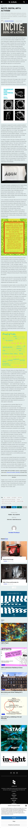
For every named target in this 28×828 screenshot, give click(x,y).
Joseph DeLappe (20, 501)
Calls (3, 640)
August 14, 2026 (11, 561)
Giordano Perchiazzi (9, 21)
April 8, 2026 (4, 669)
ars (4, 497)
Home (2, 5)
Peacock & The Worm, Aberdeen (13, 472)
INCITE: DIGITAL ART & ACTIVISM (8, 501)
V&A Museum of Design (6, 503)
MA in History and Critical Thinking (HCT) (11, 692)
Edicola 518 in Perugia (8, 559)
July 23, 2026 (4, 644)
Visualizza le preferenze (14, 825)
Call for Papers (5, 643)
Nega (14, 821)
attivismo (20, 497)
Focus (4, 557)
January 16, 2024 (19, 21)
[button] (26, 805)
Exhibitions (14, 803)
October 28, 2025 (4, 720)
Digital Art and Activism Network (8, 499)
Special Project (14, 798)
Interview (14, 800)
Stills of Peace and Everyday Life (10, 582)
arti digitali (14, 497)
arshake (8, 497)
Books (5, 5)
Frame (14, 796)
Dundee (18, 499)
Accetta (14, 817)
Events (4, 580)
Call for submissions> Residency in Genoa (11, 667)
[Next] (15, 587)
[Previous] (13, 587)
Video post (14, 795)
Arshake (5, 561)
